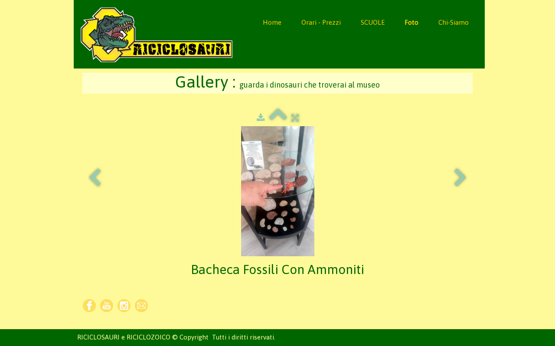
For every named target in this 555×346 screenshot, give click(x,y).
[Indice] (278, 117)
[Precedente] (94, 178)
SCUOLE (373, 22)
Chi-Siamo (453, 22)
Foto (411, 22)
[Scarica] (261, 117)
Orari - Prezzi (321, 22)
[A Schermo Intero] (295, 117)
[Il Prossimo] (460, 178)
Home (272, 22)
